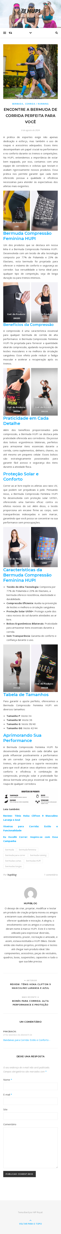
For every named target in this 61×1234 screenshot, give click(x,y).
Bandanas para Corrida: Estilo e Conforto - (26, 1040)
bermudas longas (13, 866)
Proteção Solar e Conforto (21, 476)
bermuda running (38, 855)
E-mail (7, 1094)
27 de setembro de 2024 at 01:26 (17, 1035)
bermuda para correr (15, 855)
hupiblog (11, 874)
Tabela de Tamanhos (26, 694)
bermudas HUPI (33, 860)
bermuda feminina (27, 849)
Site (5, 1109)
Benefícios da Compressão (28, 324)
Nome (7, 1079)
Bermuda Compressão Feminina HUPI (27, 236)
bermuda (9, 849)
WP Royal (37, 1212)
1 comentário (51, 874)
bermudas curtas (13, 860)
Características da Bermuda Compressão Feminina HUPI (27, 575)
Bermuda (17, 103)
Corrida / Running (37, 103)
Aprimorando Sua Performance (22, 738)
